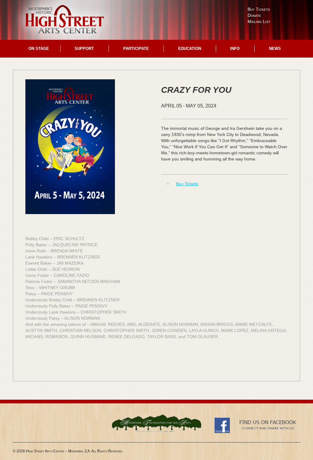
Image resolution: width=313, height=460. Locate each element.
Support (84, 48)
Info (235, 48)
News (275, 48)
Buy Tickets (259, 9)
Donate (254, 15)
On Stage (38, 48)
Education (189, 48)
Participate (136, 48)
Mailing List (259, 21)
